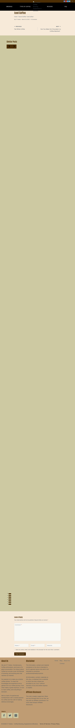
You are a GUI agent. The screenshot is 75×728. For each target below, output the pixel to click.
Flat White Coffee (19, 28)
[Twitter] (68, 1)
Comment (18, 625)
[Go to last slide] (9, 47)
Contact (62, 663)
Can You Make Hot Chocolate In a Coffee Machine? (50, 29)
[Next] (14, 47)
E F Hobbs (18, 19)
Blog (61, 660)
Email (33, 645)
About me (67, 660)
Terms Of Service (45, 724)
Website (49, 645)
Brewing (9, 6)
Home (56, 660)
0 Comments (34, 19)
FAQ (65, 6)
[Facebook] (64, 1)
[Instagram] (69, 1)
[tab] (10, 593)
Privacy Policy (55, 724)
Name (17, 645)
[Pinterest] (66, 1)
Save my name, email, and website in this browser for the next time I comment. (37, 649)
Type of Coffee (25, 6)
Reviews (50, 6)
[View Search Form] (72, 1)
